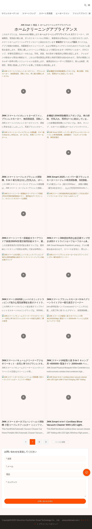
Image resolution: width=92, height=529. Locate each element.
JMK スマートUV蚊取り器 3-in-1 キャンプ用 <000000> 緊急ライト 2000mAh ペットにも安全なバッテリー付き (68, 362)
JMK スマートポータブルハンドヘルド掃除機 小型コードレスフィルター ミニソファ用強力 (23, 423)
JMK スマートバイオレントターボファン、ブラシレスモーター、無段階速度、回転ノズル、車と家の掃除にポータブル (23, 117)
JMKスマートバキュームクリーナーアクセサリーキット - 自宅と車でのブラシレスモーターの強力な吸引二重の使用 (23, 362)
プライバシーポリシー (48, 524)
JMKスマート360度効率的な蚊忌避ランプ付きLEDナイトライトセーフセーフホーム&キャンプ (68, 240)
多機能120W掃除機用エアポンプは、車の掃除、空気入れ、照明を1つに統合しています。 (68, 117)
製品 (35, 25)
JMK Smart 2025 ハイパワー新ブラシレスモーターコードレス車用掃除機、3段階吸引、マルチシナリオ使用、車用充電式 (68, 179)
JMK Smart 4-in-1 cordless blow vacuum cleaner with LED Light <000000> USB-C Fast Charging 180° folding (66, 423)
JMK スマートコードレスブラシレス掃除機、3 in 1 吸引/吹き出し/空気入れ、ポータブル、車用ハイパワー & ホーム (23, 179)
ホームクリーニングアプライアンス (55, 25)
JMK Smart (25, 25)
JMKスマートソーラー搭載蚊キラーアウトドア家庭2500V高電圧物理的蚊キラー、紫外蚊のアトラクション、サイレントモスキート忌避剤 (23, 240)
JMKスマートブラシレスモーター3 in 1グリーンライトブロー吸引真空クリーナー (68, 301)
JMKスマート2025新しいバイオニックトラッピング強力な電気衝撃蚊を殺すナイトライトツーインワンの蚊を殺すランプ (23, 301)
